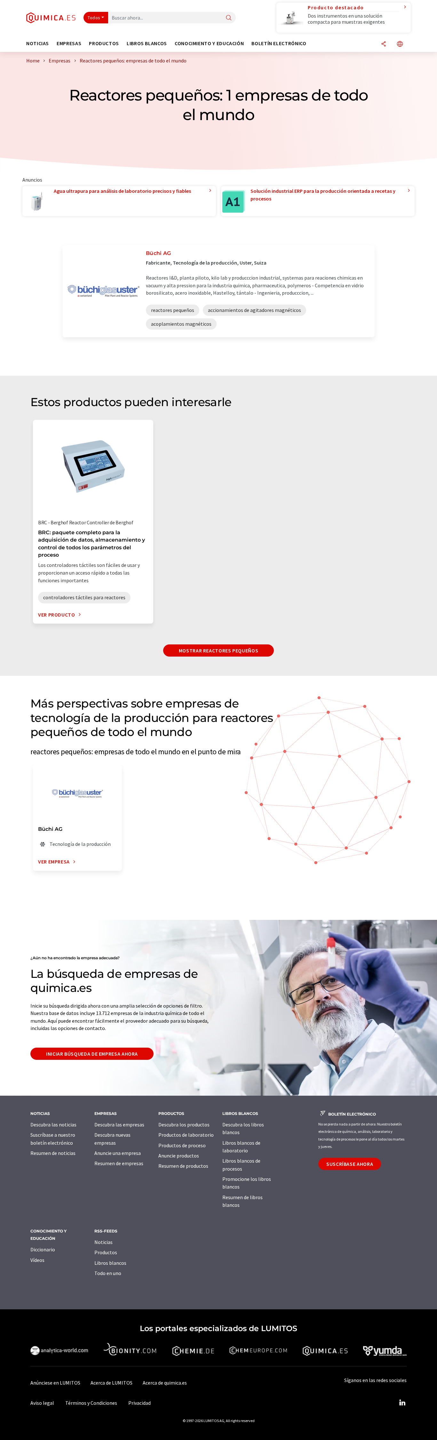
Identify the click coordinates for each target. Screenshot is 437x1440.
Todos (94, 17)
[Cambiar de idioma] (399, 44)
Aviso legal (42, 1403)
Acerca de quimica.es (165, 1382)
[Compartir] (383, 44)
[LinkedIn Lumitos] (402, 1403)
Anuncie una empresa (117, 1153)
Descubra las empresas (119, 1124)
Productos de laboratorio (186, 1135)
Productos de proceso (182, 1145)
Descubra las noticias (53, 1124)
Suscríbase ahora (349, 1164)
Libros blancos (110, 1263)
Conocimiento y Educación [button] (209, 43)
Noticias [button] (37, 43)
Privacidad (139, 1403)
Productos (105, 1252)
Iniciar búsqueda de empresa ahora (92, 1054)
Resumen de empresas (118, 1163)
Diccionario (42, 1249)
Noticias (103, 1242)
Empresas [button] (69, 43)
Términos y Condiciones (91, 1403)
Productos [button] (104, 43)
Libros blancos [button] (147, 43)
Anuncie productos (178, 1155)
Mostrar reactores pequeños (218, 650)
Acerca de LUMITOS (111, 1382)
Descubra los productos (184, 1124)
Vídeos (37, 1260)
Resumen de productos (183, 1166)
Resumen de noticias (52, 1153)
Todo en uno (107, 1273)
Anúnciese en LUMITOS (55, 1382)
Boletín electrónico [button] (278, 43)
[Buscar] (228, 18)
